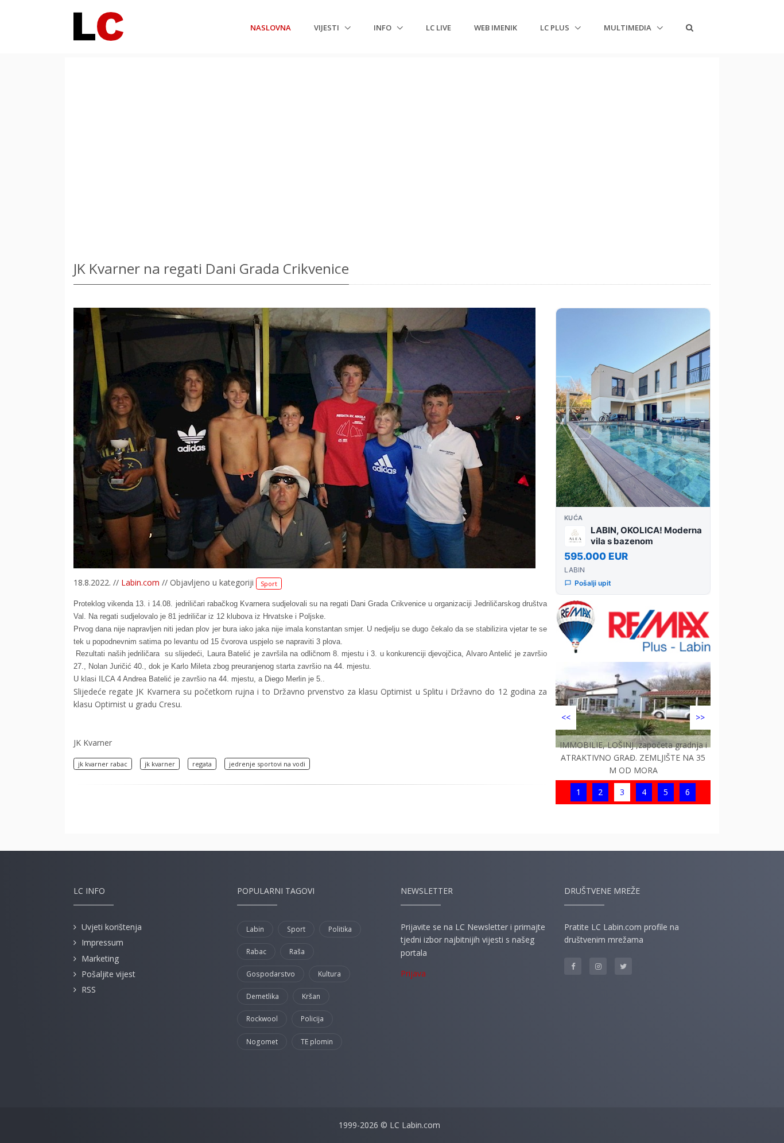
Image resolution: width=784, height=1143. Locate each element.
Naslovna (270, 27)
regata (202, 764)
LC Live (438, 27)
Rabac (256, 951)
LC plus (555, 27)
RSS (88, 989)
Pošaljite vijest (108, 973)
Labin (255, 929)
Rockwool (262, 1019)
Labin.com (140, 582)
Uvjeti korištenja (111, 926)
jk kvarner (160, 764)
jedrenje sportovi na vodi (267, 764)
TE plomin (317, 1042)
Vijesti (327, 27)
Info (383, 27)
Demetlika (262, 996)
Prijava (413, 973)
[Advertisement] (392, 155)
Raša (297, 951)
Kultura (329, 974)
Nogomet (262, 1042)
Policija (312, 1019)
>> (700, 717)
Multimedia (628, 27)
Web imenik (495, 27)
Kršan (311, 996)
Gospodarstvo (270, 974)
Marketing (100, 958)
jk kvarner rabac (102, 764)
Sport (269, 583)
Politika (340, 929)
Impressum (102, 942)
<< (565, 717)
